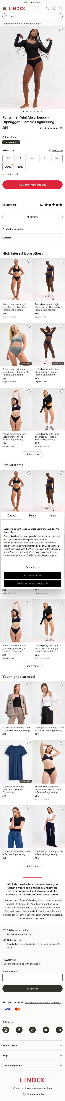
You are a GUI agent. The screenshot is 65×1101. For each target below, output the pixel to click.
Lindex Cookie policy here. (44, 555)
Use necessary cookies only (32, 583)
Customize (31, 567)
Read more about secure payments (43, 1002)
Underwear (8, 23)
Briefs (20, 23)
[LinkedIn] (59, 1030)
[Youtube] (46, 1030)
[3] (30, 111)
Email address (10, 971)
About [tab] (53, 515)
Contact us (18, 1088)
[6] (41, 111)
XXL (8, 166)
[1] (23, 111)
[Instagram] (5, 1030)
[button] (32, 67)
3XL (20, 166)
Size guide (57, 150)
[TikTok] (32, 1030)
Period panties (33, 23)
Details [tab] (32, 515)
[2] (27, 111)
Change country (35, 1094)
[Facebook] (19, 1030)
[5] (38, 111)
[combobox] (32, 16)
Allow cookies (32, 575)
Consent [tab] (12, 515)
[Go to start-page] (17, 8)
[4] (34, 111)
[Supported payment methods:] (32, 1009)
